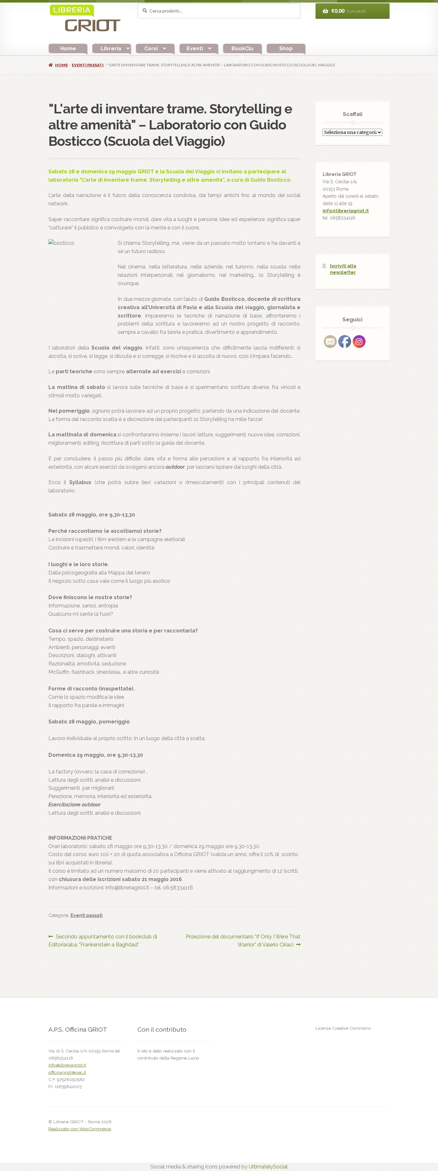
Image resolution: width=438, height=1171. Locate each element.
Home (68, 48)
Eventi (195, 48)
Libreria (111, 48)
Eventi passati (88, 64)
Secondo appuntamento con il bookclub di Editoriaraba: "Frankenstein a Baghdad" (102, 940)
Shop (286, 48)
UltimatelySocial (268, 1167)
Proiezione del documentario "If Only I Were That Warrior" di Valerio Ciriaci (242, 940)
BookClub (242, 52)
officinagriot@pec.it (67, 1072)
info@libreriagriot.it (346, 210)
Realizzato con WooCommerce (79, 1128)
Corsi (151, 48)
